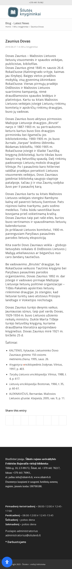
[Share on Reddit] (55, 420)
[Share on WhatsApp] (24, 420)
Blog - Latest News (17, 23)
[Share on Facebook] (9, 420)
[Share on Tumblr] (47, 420)
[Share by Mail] (62, 420)
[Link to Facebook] (54, 563)
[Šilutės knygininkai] (29, 11)
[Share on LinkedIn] (40, 420)
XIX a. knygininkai (29, 46)
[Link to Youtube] (59, 563)
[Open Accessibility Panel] (7, 562)
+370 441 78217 (51, 468)
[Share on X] (17, 420)
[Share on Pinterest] (32, 420)
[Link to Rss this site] (64, 563)
